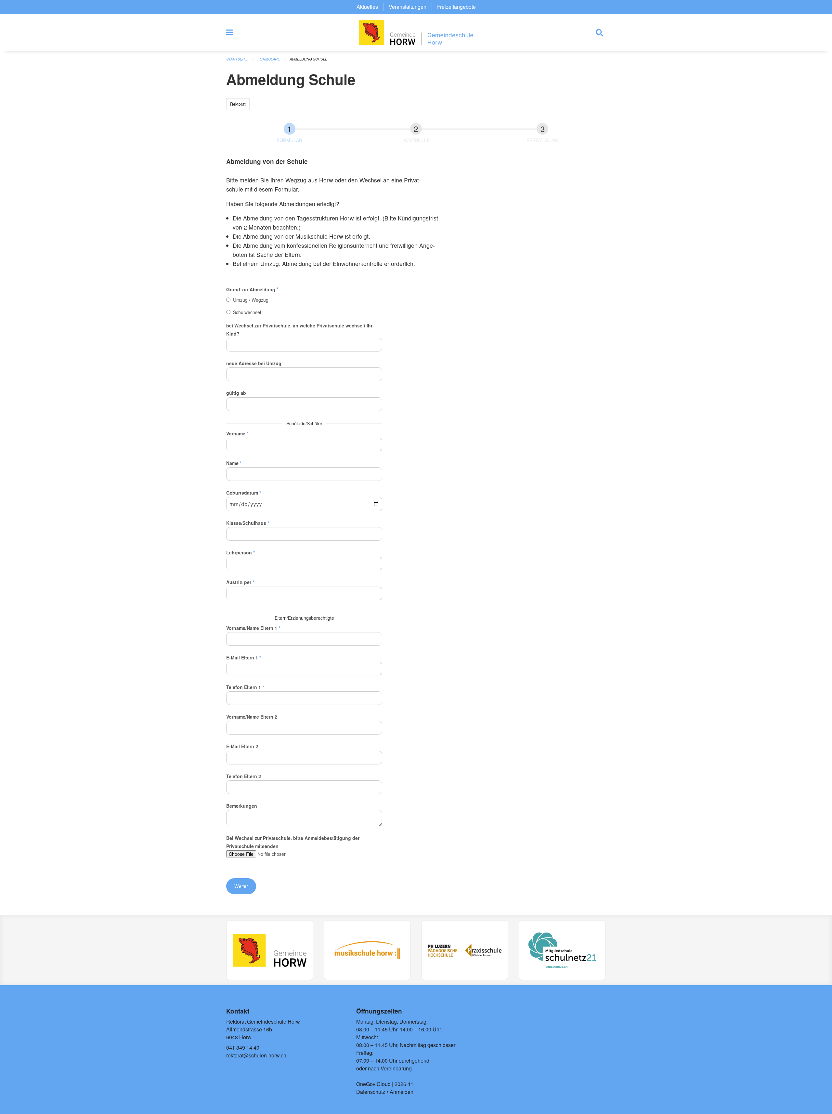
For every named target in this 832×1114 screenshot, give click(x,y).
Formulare (268, 59)
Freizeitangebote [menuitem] (456, 6)
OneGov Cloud (373, 1084)
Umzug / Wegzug (250, 300)
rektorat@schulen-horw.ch (256, 1055)
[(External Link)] (269, 950)
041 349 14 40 (242, 1047)
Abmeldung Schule (308, 59)
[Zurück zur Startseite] (416, 32)
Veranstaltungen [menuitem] (407, 6)
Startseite (237, 59)
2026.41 (404, 1084)
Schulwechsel (247, 312)
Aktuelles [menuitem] (367, 6)
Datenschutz (370, 1091)
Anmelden (401, 1091)
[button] (241, 886)
